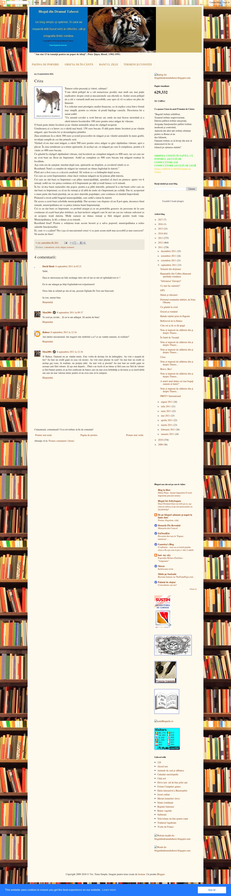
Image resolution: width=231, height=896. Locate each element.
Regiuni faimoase (165, 806)
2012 (161, 242)
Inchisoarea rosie (165, 568)
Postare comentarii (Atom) (61, 440)
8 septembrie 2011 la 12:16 (64, 332)
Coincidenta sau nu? (167, 584)
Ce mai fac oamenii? (170, 285)
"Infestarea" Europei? (170, 281)
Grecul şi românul (169, 311)
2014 (161, 233)
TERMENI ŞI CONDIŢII (138, 64)
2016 (161, 224)
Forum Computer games (169, 786)
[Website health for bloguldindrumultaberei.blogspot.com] (175, 838)
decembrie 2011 (169, 251)
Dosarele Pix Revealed (169, 525)
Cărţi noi (161, 778)
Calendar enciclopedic (167, 774)
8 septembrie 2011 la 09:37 (70, 312)
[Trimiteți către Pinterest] (84, 243)
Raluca (46, 332)
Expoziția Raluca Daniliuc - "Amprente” (171, 559)
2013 (161, 237)
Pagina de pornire (88, 435)
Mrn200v (47, 312)
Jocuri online (163, 794)
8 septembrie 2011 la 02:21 (68, 266)
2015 (161, 228)
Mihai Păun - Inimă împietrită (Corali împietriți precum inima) (175, 494)
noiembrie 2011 (169, 255)
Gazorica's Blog (166, 544)
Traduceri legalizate (166, 822)
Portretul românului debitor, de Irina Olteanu (177, 301)
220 (159, 762)
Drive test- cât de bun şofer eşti (172, 782)
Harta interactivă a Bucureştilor (172, 790)
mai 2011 (166, 415)
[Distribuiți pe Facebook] (81, 243)
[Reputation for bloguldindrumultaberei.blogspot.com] (175, 77)
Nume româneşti (165, 802)
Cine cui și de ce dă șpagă (172, 325)
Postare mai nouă (43, 435)
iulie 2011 (166, 406)
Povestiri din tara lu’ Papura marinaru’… (170, 537)
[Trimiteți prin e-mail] (71, 243)
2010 (161, 439)
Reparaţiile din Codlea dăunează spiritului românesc (175, 275)
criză (57, 247)
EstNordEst (164, 533)
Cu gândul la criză (169, 307)
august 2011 (167, 401)
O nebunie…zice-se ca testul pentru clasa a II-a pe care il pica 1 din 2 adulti (176, 548)
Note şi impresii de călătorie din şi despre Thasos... (176, 331)
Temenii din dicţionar (170, 269)
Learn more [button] (109, 889)
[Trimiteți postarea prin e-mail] (65, 242)
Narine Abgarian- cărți (168, 520)
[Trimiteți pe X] (78, 243)
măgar (63, 247)
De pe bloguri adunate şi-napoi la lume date (175, 516)
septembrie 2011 (169, 265)
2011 (161, 247)
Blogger (161, 874)
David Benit (48, 266)
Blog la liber (164, 490)
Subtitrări (162, 814)
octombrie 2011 (169, 260)
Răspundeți (47, 302)
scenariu (70, 247)
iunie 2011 (166, 411)
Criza (162, 357)
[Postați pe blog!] (74, 243)
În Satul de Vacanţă (169, 337)
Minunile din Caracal (168, 528)
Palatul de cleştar (167, 582)
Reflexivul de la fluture (171, 320)
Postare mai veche (134, 435)
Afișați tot (193, 589)
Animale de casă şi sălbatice (170, 770)
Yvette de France (165, 826)
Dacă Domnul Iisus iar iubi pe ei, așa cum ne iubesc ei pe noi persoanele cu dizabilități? (175, 506)
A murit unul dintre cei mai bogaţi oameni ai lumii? (176, 383)
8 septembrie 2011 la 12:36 (70, 351)
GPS (162, 290)
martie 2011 (167, 424)
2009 (161, 444)
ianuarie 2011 (168, 434)
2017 (161, 219)
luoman (141, 874)
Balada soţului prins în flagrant (175, 316)
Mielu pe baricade (167, 574)
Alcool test (162, 766)
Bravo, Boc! (166, 369)
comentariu (49, 247)
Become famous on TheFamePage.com (175, 576)
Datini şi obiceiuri (169, 294)
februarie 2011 (168, 429)
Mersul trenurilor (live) (168, 798)
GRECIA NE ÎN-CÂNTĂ (79, 64)
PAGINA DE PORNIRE (45, 64)
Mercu (161, 566)
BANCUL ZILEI (108, 64)
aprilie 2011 (167, 420)
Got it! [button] (212, 890)
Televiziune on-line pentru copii (172, 818)
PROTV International (170, 396)
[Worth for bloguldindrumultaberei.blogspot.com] (175, 850)
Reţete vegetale (164, 810)
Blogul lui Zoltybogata (169, 501)
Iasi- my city (164, 555)
